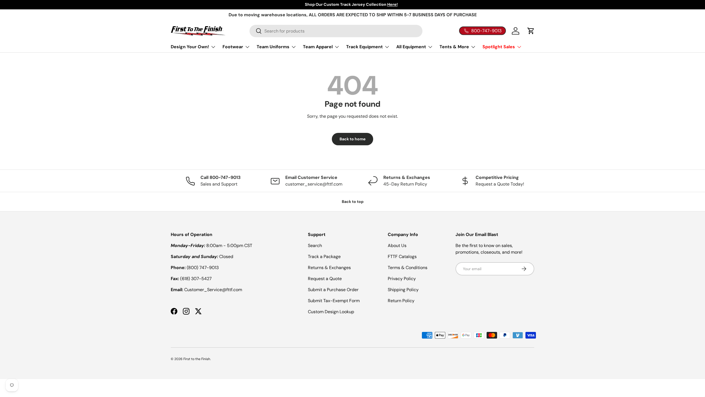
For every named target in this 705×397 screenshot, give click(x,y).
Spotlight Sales (498, 47)
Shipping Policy (403, 290)
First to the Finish (196, 359)
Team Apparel (318, 47)
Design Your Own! (190, 47)
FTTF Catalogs (402, 256)
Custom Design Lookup (331, 312)
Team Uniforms (273, 47)
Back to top (353, 201)
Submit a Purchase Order (333, 290)
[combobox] (336, 31)
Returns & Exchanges (329, 267)
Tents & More (454, 47)
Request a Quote (325, 278)
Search (315, 245)
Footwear (233, 47)
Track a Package (324, 256)
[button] (531, 31)
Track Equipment (364, 47)
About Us (397, 245)
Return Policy (401, 301)
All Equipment (411, 47)
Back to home (352, 138)
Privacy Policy (402, 278)
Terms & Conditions (407, 267)
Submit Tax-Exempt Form (334, 301)
